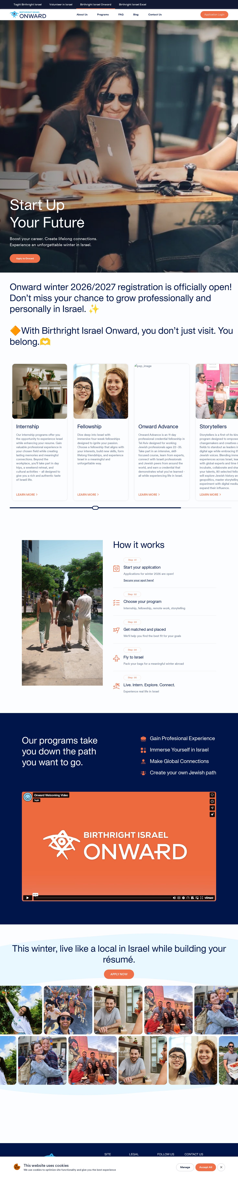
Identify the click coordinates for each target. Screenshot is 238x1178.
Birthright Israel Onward (95, 4)
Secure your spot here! (139, 580)
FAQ (121, 14)
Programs (103, 14)
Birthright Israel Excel (132, 4)
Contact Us (155, 14)
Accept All (205, 1167)
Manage (185, 1167)
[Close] (221, 1167)
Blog (136, 14)
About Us (82, 14)
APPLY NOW (119, 974)
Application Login (214, 14)
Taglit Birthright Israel (28, 4)
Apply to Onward (25, 258)
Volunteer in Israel (60, 4)
